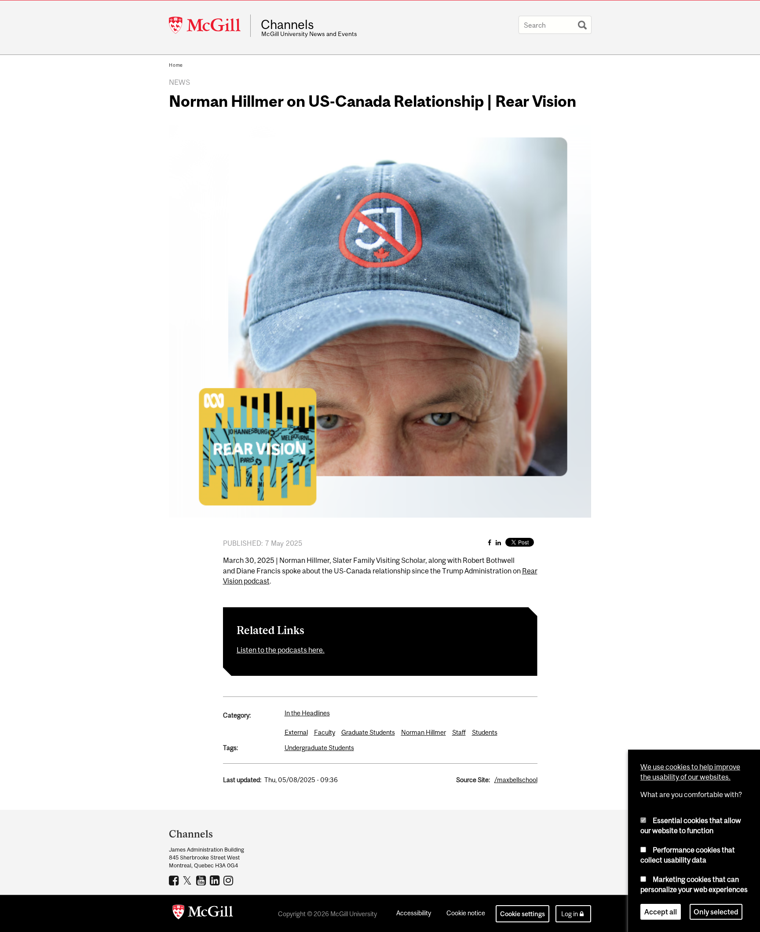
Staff (459, 732)
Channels (287, 24)
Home (176, 65)
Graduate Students (368, 732)
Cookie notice (465, 913)
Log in (569, 913)
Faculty (324, 732)
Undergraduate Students (319, 747)
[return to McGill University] (203, 914)
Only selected (716, 912)
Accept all (660, 912)
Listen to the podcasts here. (281, 650)
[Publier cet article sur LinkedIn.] (498, 542)
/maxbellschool (515, 779)
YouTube (202, 880)
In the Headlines (307, 713)
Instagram (229, 880)
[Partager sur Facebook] (489, 542)
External (296, 732)
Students (484, 732)
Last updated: (242, 779)
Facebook (175, 880)
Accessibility (413, 913)
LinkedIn (216, 880)
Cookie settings (522, 913)
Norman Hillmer (423, 732)
